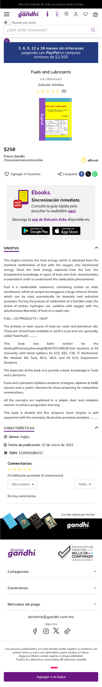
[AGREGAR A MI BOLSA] (51, 677)
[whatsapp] (95, 174)
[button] (6, 14)
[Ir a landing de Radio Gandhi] (57, 15)
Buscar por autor (24, 22)
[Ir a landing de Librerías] (66, 15)
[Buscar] (93, 30)
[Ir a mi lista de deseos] (85, 15)
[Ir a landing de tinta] (47, 15)
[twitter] (88, 174)
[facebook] (81, 174)
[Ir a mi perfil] (76, 15)
